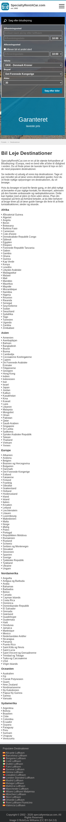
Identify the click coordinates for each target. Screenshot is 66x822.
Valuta (7, 60)
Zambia (7, 325)
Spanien (7, 554)
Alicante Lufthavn (15, 753)
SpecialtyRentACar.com (28, 5)
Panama (7, 641)
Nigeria (7, 295)
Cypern (7, 359)
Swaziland (8, 311)
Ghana (6, 256)
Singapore (8, 426)
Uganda (7, 322)
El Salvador (9, 608)
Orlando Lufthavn (15, 800)
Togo (5, 317)
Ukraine (7, 565)
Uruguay (7, 735)
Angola (7, 220)
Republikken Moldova (15, 535)
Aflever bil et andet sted (19, 49)
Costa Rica (9, 600)
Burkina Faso (10, 228)
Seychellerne (10, 306)
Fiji (4, 676)
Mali (5, 278)
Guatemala (9, 619)
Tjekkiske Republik (13, 560)
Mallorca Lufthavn (15, 786)
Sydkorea (8, 431)
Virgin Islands (10, 664)
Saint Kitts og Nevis (13, 647)
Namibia (7, 292)
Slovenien (8, 552)
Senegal (7, 303)
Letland (7, 507)
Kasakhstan (9, 395)
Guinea (7, 259)
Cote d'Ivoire (9, 234)
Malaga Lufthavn (15, 783)
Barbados (8, 589)
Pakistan (7, 418)
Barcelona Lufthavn (16, 755)
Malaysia (8, 409)
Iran (5, 382)
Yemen (6, 445)
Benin (6, 223)
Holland (7, 491)
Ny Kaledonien (11, 690)
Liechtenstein (10, 510)
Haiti (5, 622)
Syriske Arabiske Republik (17, 434)
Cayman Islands (11, 597)
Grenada (7, 611)
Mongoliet (8, 412)
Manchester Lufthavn (17, 788)
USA (5, 661)
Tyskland (8, 563)
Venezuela (8, 738)
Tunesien (8, 319)
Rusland (7, 541)
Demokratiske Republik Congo (19, 236)
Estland (7, 474)
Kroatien (7, 505)
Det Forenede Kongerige (16, 471)
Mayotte (7, 286)
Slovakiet (8, 549)
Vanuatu (7, 698)
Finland (7, 480)
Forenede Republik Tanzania (18, 248)
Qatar (6, 420)
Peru (5, 730)
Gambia (7, 253)
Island (6, 499)
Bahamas (8, 586)
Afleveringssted (12, 44)
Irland (6, 496)
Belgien (7, 460)
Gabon (6, 250)
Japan (6, 387)
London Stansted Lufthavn (20, 777)
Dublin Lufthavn (14, 764)
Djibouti (7, 239)
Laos (5, 404)
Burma (6, 351)
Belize (6, 592)
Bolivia (6, 711)
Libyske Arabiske (12, 270)
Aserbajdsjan (10, 340)
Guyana (7, 724)
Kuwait (6, 401)
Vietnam (7, 442)
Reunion (7, 297)
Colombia (8, 719)
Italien (6, 502)
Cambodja (8, 354)
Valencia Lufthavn (15, 805)
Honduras (8, 625)
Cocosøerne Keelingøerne (17, 357)
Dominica (8, 603)
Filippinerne (9, 368)
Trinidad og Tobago (13, 655)
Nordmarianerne (12, 687)
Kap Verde (8, 261)
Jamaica (7, 628)
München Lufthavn (16, 794)
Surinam (7, 733)
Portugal (7, 532)
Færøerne (8, 477)
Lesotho (7, 267)
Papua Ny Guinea (12, 693)
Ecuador (7, 722)
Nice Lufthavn (13, 797)
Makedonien (9, 518)
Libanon (7, 406)
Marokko (7, 281)
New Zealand (10, 684)
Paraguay (8, 727)
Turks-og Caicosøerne (15, 658)
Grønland (8, 614)
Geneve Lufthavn (15, 769)
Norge (6, 524)
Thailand (7, 440)
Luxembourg (9, 516)
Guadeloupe (9, 617)
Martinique (8, 630)
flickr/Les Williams (29, 820)
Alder (6, 78)
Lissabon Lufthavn (16, 775)
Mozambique (10, 289)
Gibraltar (7, 485)
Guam (6, 682)
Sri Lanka (8, 429)
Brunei (6, 348)
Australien (8, 673)
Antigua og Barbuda (14, 581)
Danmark (8, 469)
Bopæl (7, 69)
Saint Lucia (9, 650)
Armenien (8, 337)
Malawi (7, 275)
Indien (6, 376)
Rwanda (7, 300)
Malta (6, 521)
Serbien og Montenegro (15, 546)
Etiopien (7, 245)
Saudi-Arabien (11, 423)
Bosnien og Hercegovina (16, 463)
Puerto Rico (9, 644)
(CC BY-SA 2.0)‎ (48, 820)
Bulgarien (8, 466)
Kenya (6, 264)
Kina (5, 398)
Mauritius (8, 283)
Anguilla (7, 578)
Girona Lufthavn (14, 772)
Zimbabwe (8, 328)
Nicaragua (8, 639)
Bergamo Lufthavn (16, 758)
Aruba (6, 583)
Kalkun (6, 393)
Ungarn (7, 568)
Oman (6, 415)
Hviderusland (10, 494)
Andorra (7, 458)
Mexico (7, 633)
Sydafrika (8, 314)
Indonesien (9, 379)
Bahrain (7, 343)
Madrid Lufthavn (14, 780)
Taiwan (7, 437)
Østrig (6, 527)
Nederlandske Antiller (14, 636)
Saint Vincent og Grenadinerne (19, 653)
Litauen (7, 513)
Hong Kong (9, 373)
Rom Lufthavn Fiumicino (19, 802)
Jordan (6, 390)
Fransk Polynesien (13, 679)
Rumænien (9, 538)
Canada (7, 594)
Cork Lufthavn (13, 761)
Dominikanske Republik (16, 606)
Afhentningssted (12, 28)
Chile (6, 716)
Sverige (7, 557)
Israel (6, 384)
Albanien (8, 455)
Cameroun (8, 231)
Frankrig (7, 482)
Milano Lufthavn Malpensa (20, 791)
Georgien (8, 371)
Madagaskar (9, 272)
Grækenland (9, 488)
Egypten (7, 242)
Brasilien (7, 713)
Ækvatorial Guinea (13, 214)
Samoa (7, 695)
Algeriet (7, 217)
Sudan (6, 308)
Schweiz (7, 543)
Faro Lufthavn (13, 766)
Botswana (8, 225)
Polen (6, 529)
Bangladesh (9, 346)
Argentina (8, 708)
